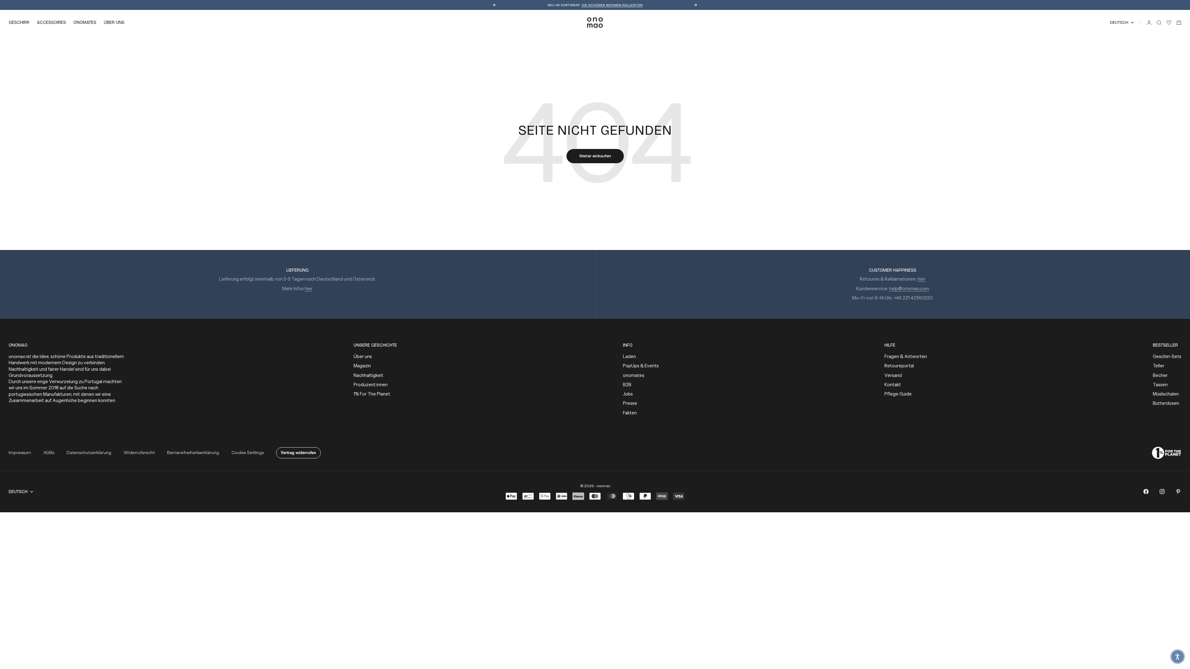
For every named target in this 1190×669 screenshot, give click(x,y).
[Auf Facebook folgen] (1146, 491)
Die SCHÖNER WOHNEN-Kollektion (612, 5)
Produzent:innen (371, 384)
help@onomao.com (909, 288)
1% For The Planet (372, 394)
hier (308, 288)
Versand (893, 375)
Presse (630, 403)
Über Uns (114, 22)
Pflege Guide (898, 394)
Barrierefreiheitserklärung (193, 452)
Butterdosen (1166, 403)
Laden (629, 356)
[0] (1168, 22)
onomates (84, 22)
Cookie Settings (247, 452)
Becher (1160, 375)
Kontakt (892, 384)
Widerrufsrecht (139, 452)
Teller (1158, 366)
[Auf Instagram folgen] (1162, 491)
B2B (627, 384)
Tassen (1160, 384)
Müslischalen (1166, 394)
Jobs (628, 394)
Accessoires (51, 22)
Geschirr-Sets (1167, 356)
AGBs (48, 452)
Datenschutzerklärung (89, 452)
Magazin (362, 366)
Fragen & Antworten (905, 356)
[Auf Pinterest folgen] (1178, 491)
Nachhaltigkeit (368, 375)
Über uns (363, 356)
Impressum (20, 452)
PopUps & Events (641, 366)
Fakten (630, 413)
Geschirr (19, 22)
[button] (1177, 656)
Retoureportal (899, 366)
